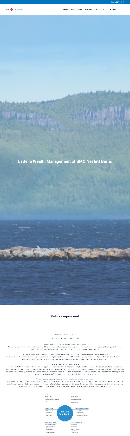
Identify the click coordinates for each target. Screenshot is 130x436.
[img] (65, 152)
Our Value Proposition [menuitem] (93, 9)
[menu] (120, 9)
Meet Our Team (76, 9)
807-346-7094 (121, 2)
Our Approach (112, 9)
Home (65, 9)
